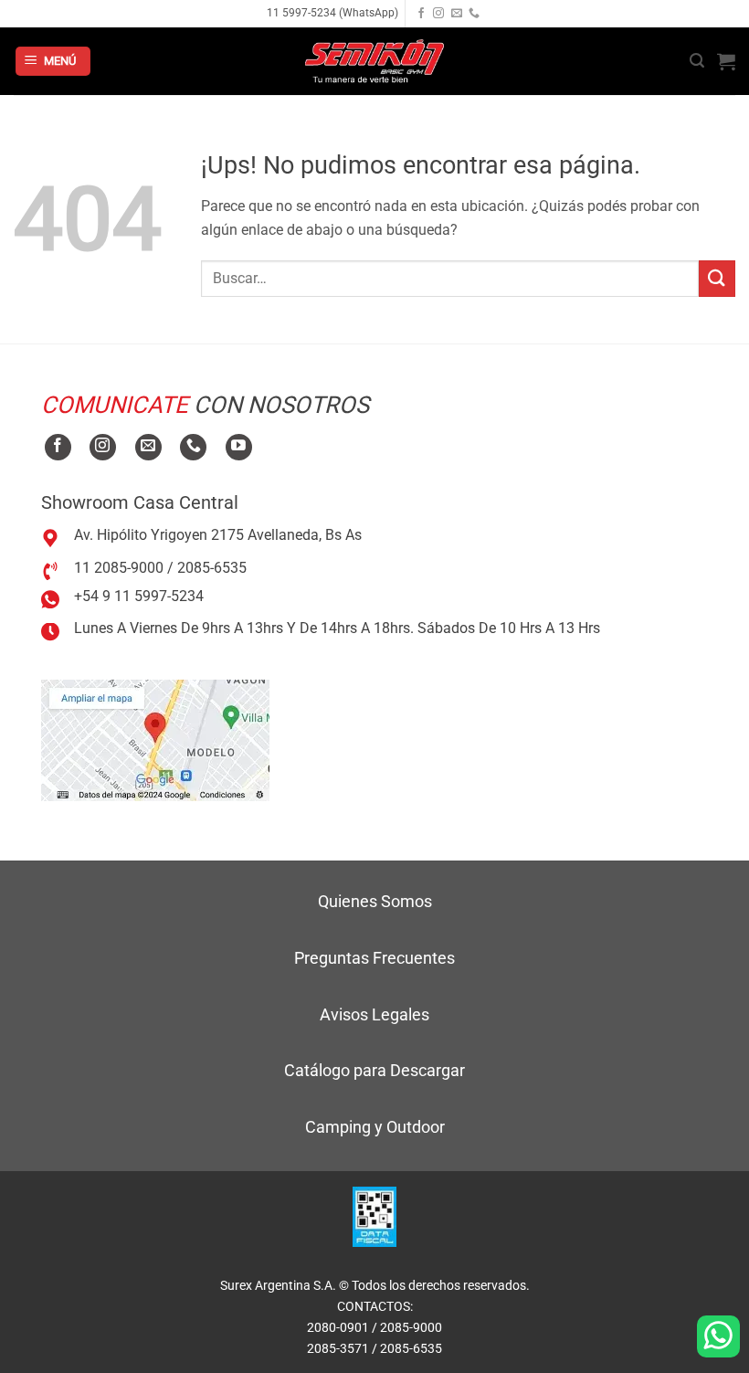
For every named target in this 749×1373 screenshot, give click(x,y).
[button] (53, 62)
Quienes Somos (375, 901)
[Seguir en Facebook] (421, 13)
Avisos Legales (374, 1014)
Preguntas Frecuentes (374, 957)
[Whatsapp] (718, 1336)
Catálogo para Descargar (374, 1070)
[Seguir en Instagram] (438, 13)
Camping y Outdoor (375, 1126)
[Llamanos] (474, 13)
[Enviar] (717, 278)
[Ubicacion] (155, 739)
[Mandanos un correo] (456, 13)
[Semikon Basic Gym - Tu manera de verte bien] (374, 61)
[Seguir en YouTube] (239, 447)
